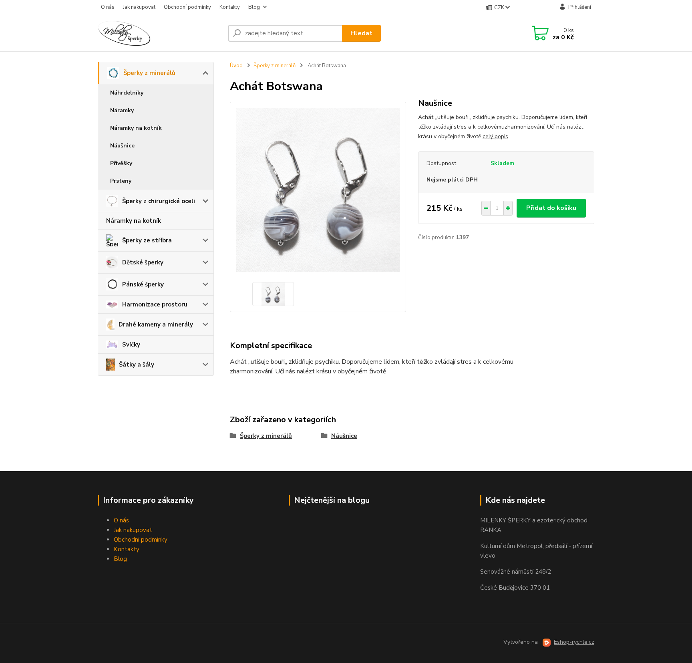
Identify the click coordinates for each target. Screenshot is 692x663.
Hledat (361, 33)
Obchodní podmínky (187, 7)
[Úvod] (160, 33)
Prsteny (120, 181)
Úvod (236, 65)
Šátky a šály (136, 365)
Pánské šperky (143, 284)
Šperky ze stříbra (147, 240)
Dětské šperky (142, 262)
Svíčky (131, 345)
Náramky (122, 110)
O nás (108, 7)
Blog (254, 7)
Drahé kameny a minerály (156, 324)
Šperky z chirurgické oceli (158, 201)
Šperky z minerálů (149, 73)
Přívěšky (121, 163)
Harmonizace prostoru (154, 304)
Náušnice (122, 145)
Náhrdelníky (126, 93)
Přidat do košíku (551, 208)
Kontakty (229, 7)
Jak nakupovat (139, 7)
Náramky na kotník (136, 128)
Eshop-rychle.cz (574, 642)
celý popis (495, 136)
